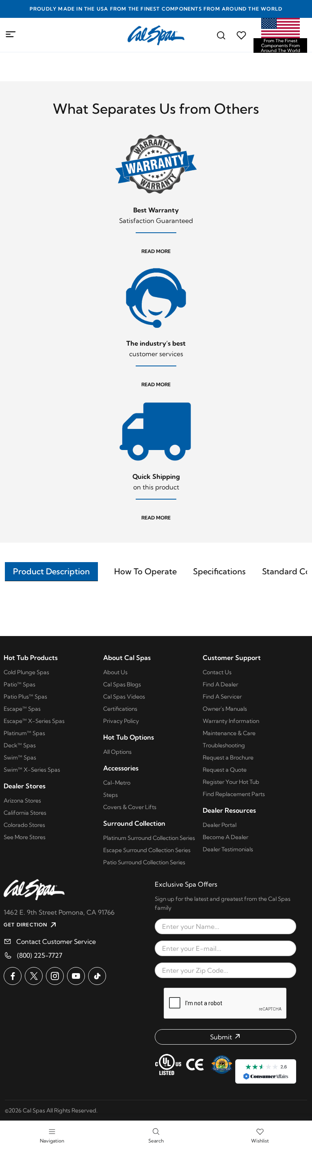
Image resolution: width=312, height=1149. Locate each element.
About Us (115, 672)
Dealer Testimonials (228, 849)
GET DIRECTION (26, 925)
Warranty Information (231, 721)
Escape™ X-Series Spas (34, 721)
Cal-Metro (116, 782)
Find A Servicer (222, 696)
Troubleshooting (224, 745)
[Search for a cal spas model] (221, 35)
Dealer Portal (219, 825)
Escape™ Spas (22, 708)
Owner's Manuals (225, 708)
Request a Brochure (228, 757)
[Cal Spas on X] (34, 976)
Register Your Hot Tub (231, 781)
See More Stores (25, 837)
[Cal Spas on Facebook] (13, 976)
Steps (110, 794)
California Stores (25, 812)
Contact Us (217, 672)
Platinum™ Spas (24, 733)
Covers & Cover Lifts (129, 807)
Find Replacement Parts (234, 794)
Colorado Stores (24, 825)
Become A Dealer (225, 837)
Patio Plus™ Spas (25, 696)
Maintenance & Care (229, 733)
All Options (117, 751)
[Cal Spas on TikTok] (97, 976)
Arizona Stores (22, 800)
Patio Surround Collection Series (144, 862)
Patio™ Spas (19, 684)
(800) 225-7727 (39, 955)
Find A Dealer (220, 684)
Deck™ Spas (20, 745)
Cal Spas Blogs (122, 684)
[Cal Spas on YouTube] (76, 976)
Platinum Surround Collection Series (149, 838)
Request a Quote (225, 769)
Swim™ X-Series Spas (32, 769)
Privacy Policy (121, 721)
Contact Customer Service (56, 941)
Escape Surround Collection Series (147, 850)
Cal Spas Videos (124, 696)
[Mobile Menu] (11, 34)
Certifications (120, 708)
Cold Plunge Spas (26, 672)
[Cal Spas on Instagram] (55, 976)
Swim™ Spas (20, 757)
